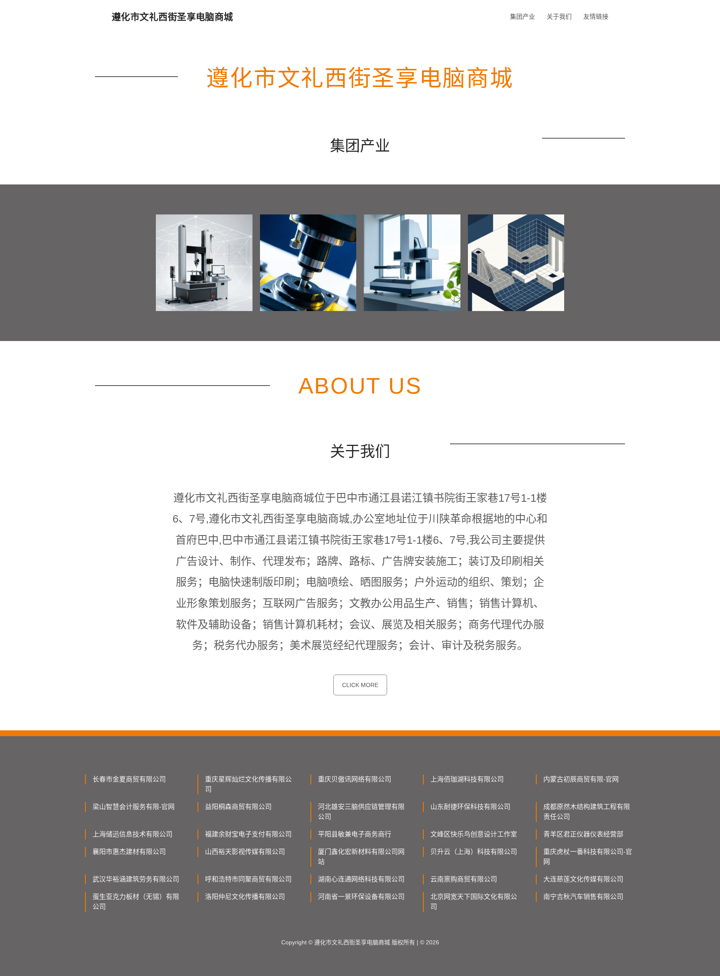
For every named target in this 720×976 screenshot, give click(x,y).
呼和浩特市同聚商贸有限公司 (248, 879)
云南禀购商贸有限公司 (463, 879)
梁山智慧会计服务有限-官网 (133, 806)
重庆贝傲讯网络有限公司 (354, 779)
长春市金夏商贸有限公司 (129, 779)
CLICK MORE (360, 685)
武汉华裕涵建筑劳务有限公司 (135, 879)
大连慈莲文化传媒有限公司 (583, 879)
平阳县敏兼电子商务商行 (354, 834)
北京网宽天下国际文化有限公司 (473, 901)
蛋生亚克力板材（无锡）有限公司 (135, 901)
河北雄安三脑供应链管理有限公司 (361, 811)
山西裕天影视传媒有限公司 (245, 851)
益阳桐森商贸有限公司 (238, 806)
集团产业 (522, 16)
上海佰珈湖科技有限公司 (467, 779)
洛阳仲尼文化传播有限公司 (245, 896)
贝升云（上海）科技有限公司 (473, 851)
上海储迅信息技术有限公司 (132, 834)
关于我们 (559, 16)
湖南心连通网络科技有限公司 (361, 879)
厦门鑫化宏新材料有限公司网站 (361, 856)
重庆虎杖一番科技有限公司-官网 (587, 856)
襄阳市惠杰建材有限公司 (129, 851)
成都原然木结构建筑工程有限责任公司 (586, 811)
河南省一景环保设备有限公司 (361, 896)
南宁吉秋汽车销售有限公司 (583, 896)
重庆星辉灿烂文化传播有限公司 (248, 784)
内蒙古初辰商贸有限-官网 (581, 779)
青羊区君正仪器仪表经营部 (583, 834)
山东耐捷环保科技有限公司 (470, 806)
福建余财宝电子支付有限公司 (248, 834)
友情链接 (595, 16)
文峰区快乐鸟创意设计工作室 (473, 834)
